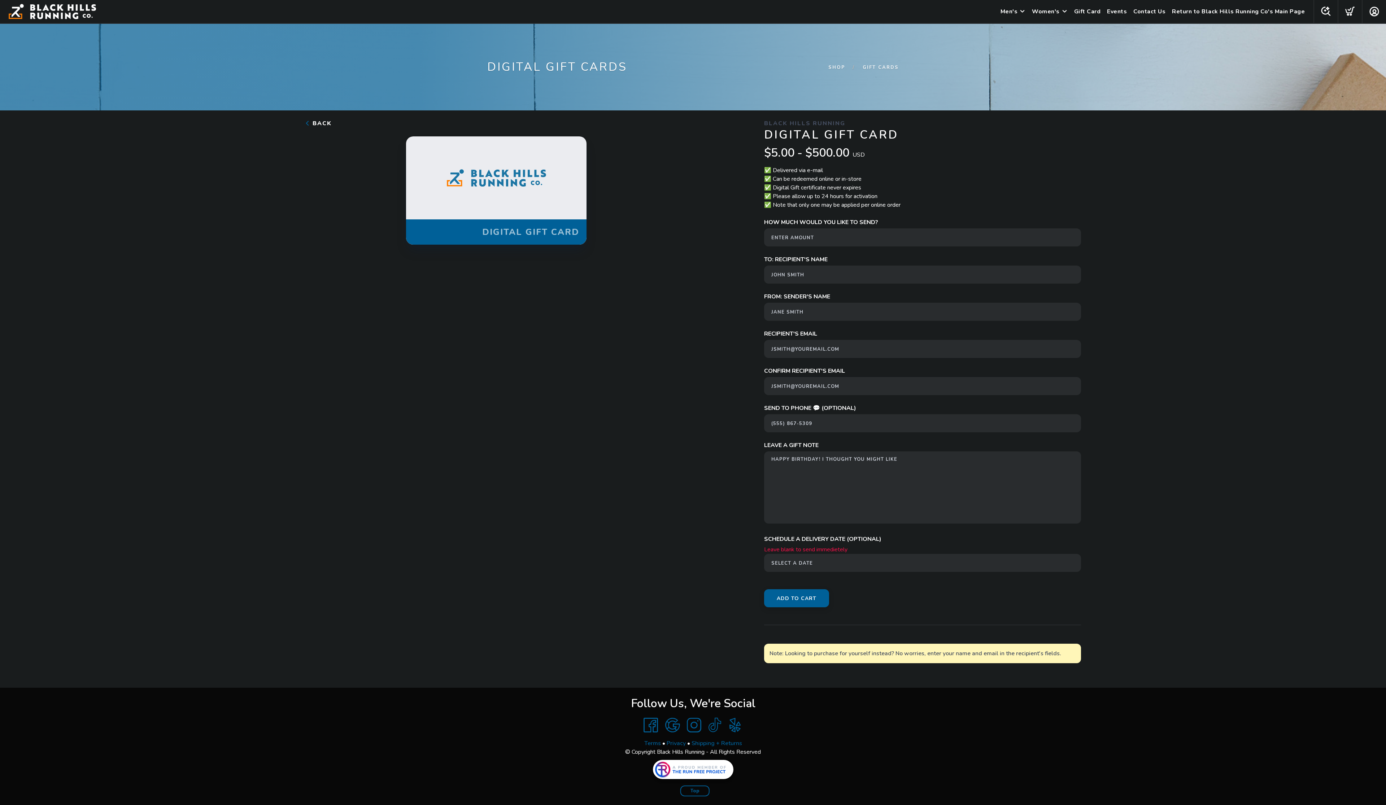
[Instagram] (694, 725)
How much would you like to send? (821, 222)
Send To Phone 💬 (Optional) (810, 408)
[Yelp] (735, 725)
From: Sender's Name (797, 297)
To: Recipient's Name (796, 259)
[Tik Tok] (714, 725)
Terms (652, 743)
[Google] (672, 725)
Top (694, 791)
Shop (836, 67)
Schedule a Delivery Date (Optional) (822, 539)
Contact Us (1149, 12)
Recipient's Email (790, 334)
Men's (1009, 12)
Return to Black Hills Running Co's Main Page (1238, 12)
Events (1117, 12)
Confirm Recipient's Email (804, 371)
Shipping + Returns (717, 743)
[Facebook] (651, 725)
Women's (1046, 12)
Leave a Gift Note (791, 445)
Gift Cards (881, 67)
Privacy (676, 743)
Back (321, 123)
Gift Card (1087, 12)
